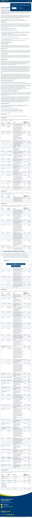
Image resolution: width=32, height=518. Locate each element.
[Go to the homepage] (6, 512)
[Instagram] (11, 514)
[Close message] (30, 4)
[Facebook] (10, 514)
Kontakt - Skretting (28, 12)
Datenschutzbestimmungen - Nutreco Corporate (8, 20)
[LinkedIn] (8, 514)
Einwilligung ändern (4, 114)
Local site (14, 8)
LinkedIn (8, 126)
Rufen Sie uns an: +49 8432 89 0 (8, 507)
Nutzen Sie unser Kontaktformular (6, 505)
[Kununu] (6, 514)
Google (8, 276)
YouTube (8, 294)
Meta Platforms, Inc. (9, 307)
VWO (8, 224)
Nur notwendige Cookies (16, 266)
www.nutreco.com (20, 105)
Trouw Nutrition (9, 151)
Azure (8, 133)
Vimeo (8, 284)
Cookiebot (8, 164)
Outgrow (8, 131)
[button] (29, 1)
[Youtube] (13, 514)
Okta (8, 168)
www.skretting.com (26, 105)
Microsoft (8, 175)
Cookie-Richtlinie (26, 257)
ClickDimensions (9, 348)
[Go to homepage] (5, 1)
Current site (21, 8)
